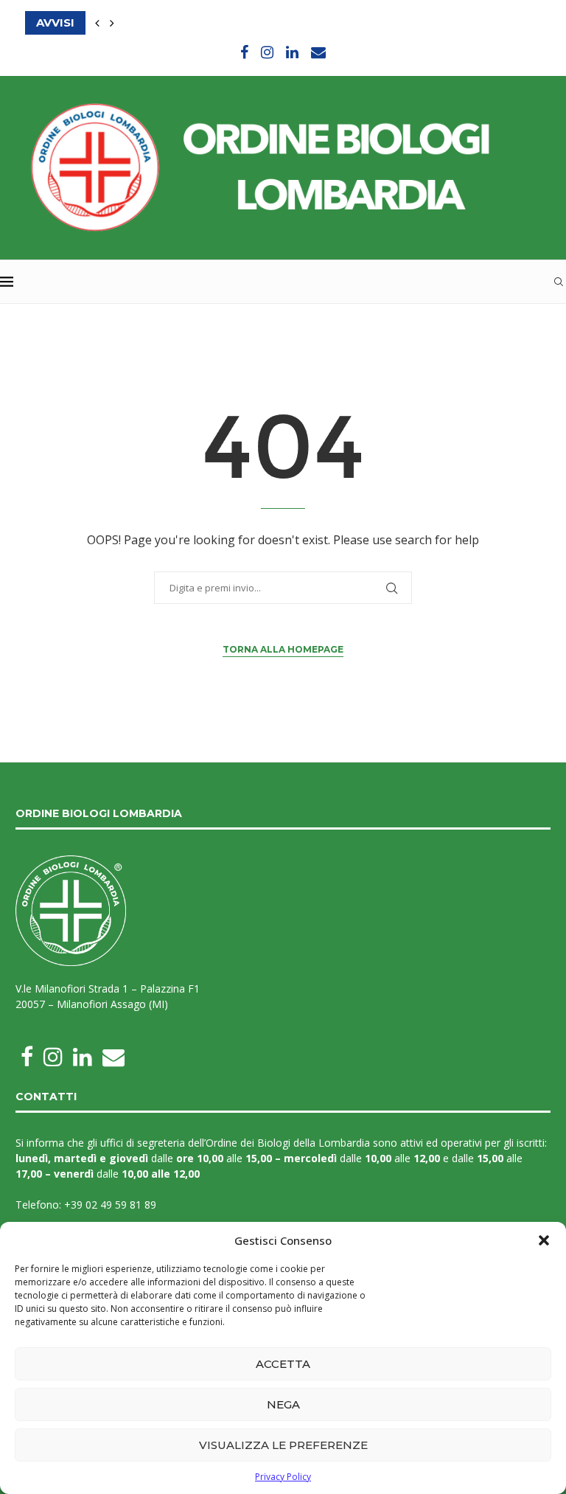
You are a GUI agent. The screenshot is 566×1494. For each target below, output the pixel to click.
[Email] (318, 52)
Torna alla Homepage (283, 649)
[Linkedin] (292, 52)
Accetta (283, 1364)
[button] (544, 1240)
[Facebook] (244, 52)
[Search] (558, 281)
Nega (283, 1404)
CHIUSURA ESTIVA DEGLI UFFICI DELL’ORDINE (159, 22)
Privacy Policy (283, 1476)
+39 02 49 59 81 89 (110, 1205)
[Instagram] (267, 52)
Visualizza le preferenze (283, 1445)
